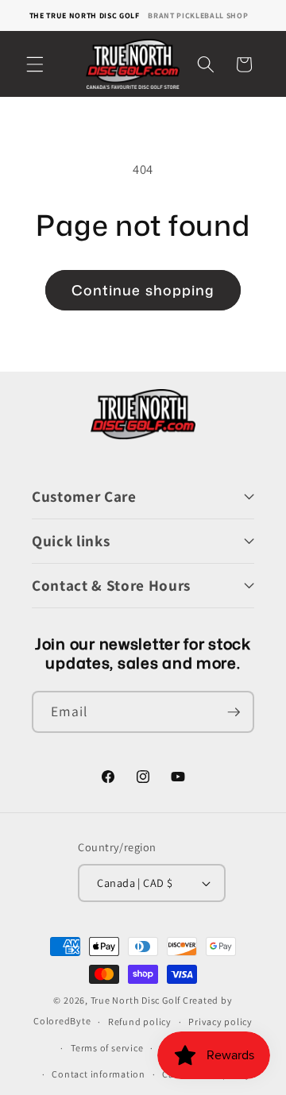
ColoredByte (62, 1022)
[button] (35, 64)
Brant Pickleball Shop (198, 15)
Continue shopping (143, 290)
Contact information (98, 1074)
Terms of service (107, 1048)
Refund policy (140, 1022)
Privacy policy (220, 1022)
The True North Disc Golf (84, 15)
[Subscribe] (233, 712)
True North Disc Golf (135, 1000)
